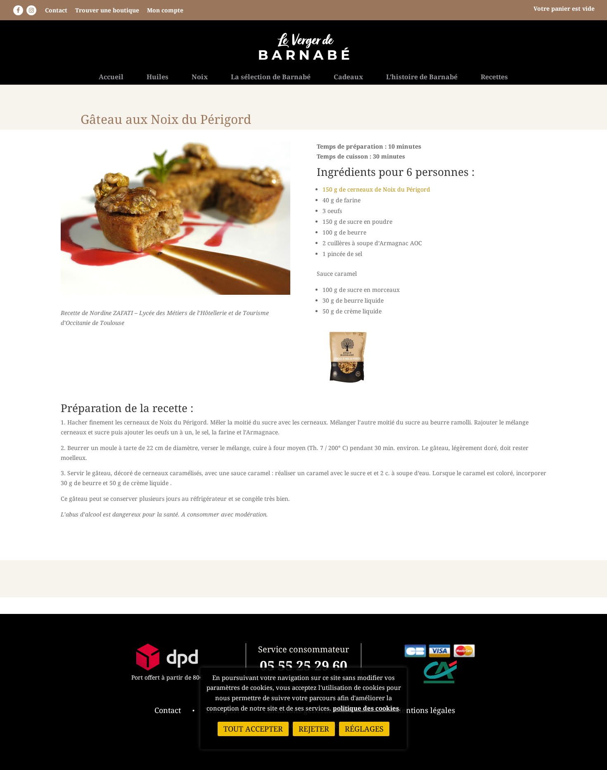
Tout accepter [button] (253, 729)
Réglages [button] (364, 729)
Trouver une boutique (107, 10)
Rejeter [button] (314, 729)
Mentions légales (425, 710)
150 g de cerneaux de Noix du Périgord (376, 189)
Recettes (494, 77)
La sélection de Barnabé (271, 77)
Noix (200, 77)
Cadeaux (348, 77)
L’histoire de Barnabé (422, 77)
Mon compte (165, 10)
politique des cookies (366, 708)
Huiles (157, 77)
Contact (56, 10)
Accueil (111, 77)
